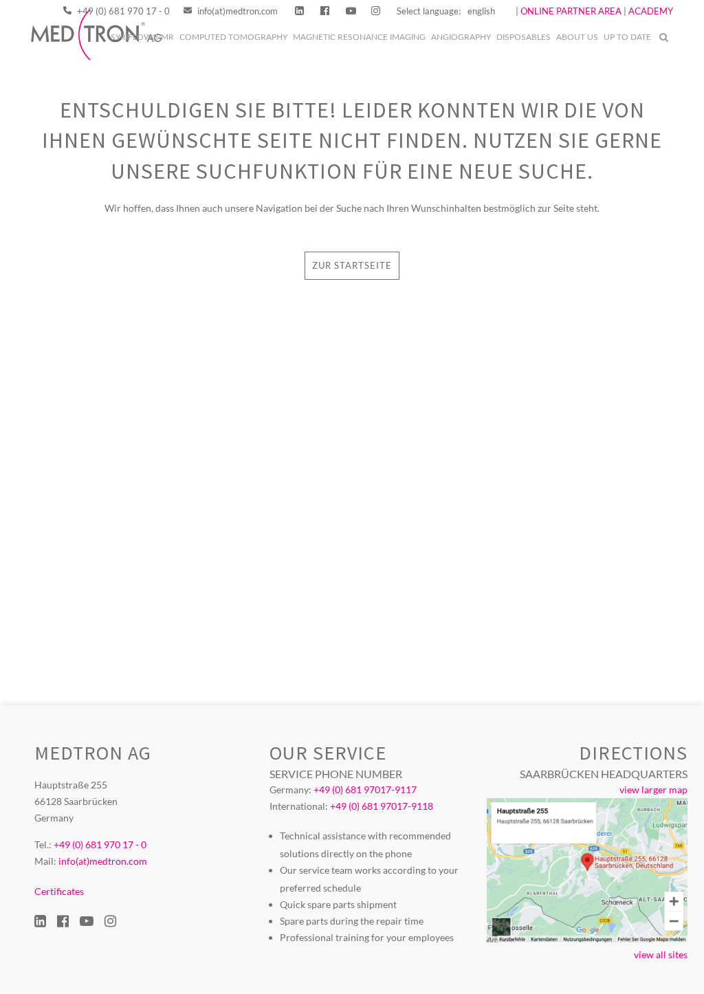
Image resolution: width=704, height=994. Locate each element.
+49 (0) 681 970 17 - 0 (122, 10)
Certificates (59, 891)
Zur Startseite (352, 265)
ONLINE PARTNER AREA (570, 10)
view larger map (653, 789)
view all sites (661, 954)
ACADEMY (650, 10)
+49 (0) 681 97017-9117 (365, 789)
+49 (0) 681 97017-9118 (381, 806)
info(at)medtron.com (236, 10)
